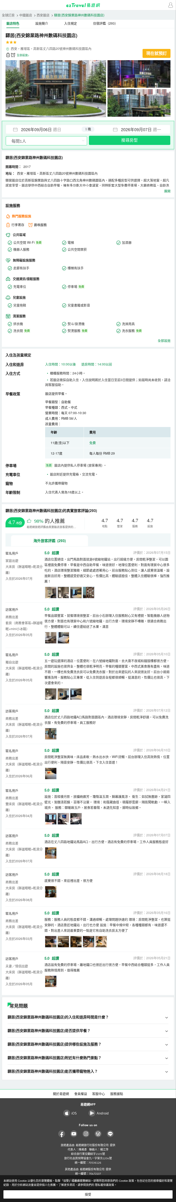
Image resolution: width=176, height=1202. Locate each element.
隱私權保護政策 (104, 1185)
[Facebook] (61, 1133)
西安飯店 (43, 15)
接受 (88, 1194)
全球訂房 (8, 15)
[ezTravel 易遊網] (88, 5)
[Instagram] (86, 1133)
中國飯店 (25, 15)
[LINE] (110, 1133)
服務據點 (116, 1094)
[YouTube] (73, 1133)
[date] (47, 129)
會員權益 (80, 1094)
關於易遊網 (61, 1094)
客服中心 (98, 1094)
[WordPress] (98, 1133)
